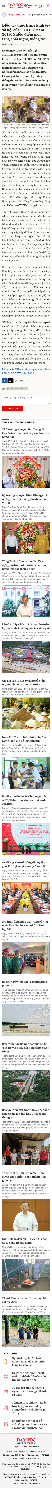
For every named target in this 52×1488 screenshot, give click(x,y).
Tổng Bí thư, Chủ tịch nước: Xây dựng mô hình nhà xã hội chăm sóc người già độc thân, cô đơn (24, 565)
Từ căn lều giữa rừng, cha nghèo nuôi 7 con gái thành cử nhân (29, 1391)
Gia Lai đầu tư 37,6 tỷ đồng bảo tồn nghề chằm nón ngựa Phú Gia (23, 682)
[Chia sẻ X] (10, 380)
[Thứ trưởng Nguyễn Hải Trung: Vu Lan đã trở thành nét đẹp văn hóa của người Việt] (26, 472)
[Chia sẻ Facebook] (4, 380)
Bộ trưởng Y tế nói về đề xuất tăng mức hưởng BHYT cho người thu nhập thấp (29, 1424)
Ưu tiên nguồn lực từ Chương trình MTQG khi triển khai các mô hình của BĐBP (24, 800)
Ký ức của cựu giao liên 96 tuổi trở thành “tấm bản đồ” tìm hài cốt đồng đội (29, 1376)
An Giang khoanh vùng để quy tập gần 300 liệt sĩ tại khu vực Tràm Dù (24, 864)
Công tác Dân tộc (16, 14)
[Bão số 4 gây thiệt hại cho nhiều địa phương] (26, 1020)
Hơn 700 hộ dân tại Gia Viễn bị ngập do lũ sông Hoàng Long (24, 1240)
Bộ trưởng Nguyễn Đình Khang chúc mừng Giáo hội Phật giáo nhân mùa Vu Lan (25, 499)
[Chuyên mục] (3, 5)
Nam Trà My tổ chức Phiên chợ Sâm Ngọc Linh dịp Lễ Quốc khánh (25, 739)
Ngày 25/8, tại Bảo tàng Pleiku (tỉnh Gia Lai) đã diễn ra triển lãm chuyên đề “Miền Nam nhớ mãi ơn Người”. (26, 936)
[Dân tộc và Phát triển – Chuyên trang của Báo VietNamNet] (15, 5)
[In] (21, 380)
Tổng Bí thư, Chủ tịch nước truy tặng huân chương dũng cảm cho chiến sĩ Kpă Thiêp (29, 1408)
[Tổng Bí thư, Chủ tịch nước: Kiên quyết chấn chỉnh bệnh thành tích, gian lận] (26, 1215)
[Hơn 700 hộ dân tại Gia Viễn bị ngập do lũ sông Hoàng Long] (26, 1275)
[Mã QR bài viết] (27, 380)
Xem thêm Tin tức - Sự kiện (18, 422)
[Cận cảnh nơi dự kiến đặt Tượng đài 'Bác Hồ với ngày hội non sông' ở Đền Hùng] (26, 1086)
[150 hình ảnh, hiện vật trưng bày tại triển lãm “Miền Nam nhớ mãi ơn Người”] (26, 958)
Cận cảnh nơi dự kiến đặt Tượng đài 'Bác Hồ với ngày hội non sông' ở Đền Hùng (25, 1047)
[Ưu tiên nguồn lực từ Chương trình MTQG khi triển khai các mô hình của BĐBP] (26, 839)
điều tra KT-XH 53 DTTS (17, 389)
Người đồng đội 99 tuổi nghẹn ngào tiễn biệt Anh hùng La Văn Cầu (28, 1361)
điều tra (12, 136)
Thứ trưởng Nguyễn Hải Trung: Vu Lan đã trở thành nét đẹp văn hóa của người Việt (25, 433)
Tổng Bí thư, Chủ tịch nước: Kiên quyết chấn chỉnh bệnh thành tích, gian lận (24, 1176)
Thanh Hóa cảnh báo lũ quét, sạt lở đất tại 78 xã (24, 1300)
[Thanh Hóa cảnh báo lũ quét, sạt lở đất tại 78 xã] (26, 1331)
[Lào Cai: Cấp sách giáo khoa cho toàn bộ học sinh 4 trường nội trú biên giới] (26, 657)
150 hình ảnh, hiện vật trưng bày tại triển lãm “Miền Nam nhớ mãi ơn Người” (25, 925)
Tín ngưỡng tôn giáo (37, 14)
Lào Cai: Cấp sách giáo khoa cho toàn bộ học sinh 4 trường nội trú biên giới (26, 626)
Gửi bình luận (12, 408)
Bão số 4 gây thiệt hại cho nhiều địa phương (24, 983)
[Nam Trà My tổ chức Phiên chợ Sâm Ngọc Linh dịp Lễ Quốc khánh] (26, 773)
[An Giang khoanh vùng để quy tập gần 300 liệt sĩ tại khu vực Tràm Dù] (26, 898)
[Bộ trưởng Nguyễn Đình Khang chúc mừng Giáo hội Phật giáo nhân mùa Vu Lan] (26, 538)
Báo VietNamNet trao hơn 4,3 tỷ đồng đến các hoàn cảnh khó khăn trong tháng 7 (25, 1113)
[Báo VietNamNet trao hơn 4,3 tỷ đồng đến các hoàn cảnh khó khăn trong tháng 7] (26, 1149)
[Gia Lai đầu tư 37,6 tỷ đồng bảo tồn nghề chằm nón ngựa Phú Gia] (26, 714)
